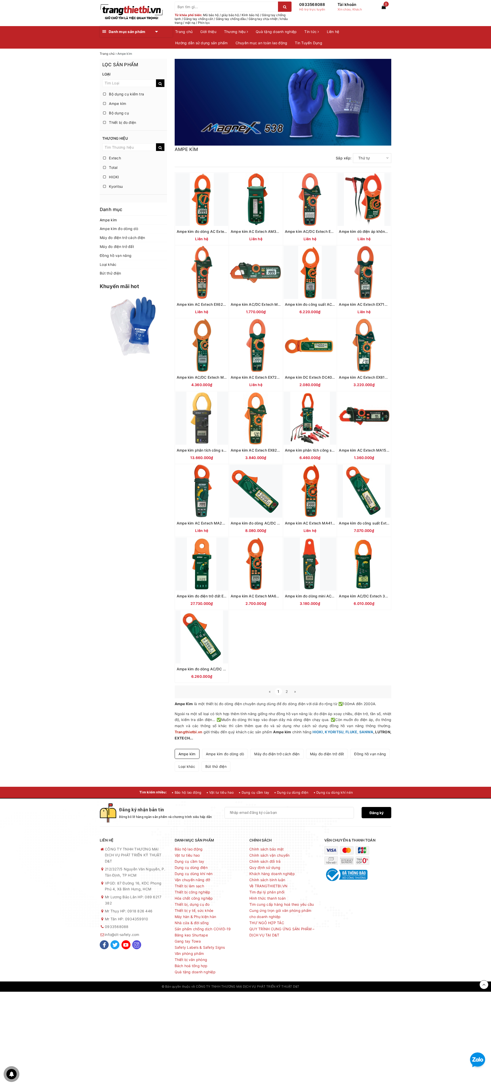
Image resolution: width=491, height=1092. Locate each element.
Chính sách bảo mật (266, 849)
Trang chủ (184, 31)
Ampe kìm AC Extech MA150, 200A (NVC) (375, 450)
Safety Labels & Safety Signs (200, 947)
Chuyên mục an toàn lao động (261, 43)
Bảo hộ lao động (189, 849)
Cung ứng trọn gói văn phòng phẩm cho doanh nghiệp (280, 913)
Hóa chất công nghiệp (194, 898)
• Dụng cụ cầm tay (254, 792)
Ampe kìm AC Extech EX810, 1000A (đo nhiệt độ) (381, 377)
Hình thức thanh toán (267, 898)
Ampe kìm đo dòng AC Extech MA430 (209, 231)
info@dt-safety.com (122, 934)
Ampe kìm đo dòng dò (119, 228)
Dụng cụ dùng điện (191, 867)
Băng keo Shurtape (191, 935)
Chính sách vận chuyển (269, 855)
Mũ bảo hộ (211, 15)
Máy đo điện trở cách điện (122, 237)
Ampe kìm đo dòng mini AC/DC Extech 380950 (325, 596)
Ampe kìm (117, 103)
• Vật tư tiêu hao (220, 792)
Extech (114, 158)
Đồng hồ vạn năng (115, 255)
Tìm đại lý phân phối (266, 892)
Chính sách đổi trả (265, 861)
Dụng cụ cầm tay (189, 861)
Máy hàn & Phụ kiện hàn (195, 916)
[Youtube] (125, 944)
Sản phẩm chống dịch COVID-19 (203, 929)
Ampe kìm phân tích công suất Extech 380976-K (327, 450)
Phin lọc (204, 23)
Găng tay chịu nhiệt (263, 19)
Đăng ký (377, 813)
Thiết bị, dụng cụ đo (192, 904)
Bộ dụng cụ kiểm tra (126, 94)
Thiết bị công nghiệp (192, 892)
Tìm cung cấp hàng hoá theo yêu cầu (281, 904)
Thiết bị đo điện (122, 122)
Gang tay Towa (188, 941)
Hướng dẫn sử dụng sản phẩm (201, 43)
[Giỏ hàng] (384, 6)
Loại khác (108, 264)
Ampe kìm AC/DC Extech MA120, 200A (265, 304)
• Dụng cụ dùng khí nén (333, 792)
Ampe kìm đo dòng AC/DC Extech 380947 (213, 669)
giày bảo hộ (230, 15)
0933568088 (312, 4)
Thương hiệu (235, 31)
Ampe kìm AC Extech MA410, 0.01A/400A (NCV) (327, 523)
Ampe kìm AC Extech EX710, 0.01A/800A (374, 304)
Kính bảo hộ (250, 15)
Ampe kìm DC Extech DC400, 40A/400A (320, 377)
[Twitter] (114, 944)
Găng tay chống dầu (231, 19)
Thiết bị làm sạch (189, 886)
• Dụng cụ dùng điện (291, 792)
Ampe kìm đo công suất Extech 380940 (373, 523)
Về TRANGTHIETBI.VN (268, 886)
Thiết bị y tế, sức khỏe (194, 910)
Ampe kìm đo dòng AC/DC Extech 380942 (267, 523)
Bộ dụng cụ (118, 113)
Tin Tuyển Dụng (308, 43)
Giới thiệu (208, 31)
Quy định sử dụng (264, 867)
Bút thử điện (110, 273)
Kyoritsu (115, 186)
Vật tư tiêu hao (187, 855)
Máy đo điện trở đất (117, 246)
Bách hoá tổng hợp (191, 966)
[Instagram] (136, 944)
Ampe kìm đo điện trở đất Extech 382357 (212, 596)
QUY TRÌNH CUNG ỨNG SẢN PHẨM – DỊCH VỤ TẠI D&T (281, 932)
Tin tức (311, 31)
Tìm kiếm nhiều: (153, 792)
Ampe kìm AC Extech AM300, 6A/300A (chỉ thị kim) (275, 231)
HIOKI (113, 177)
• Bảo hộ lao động (186, 792)
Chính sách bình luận (267, 880)
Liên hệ (333, 31)
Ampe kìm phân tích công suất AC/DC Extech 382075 (223, 450)
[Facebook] (104, 944)
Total (113, 167)
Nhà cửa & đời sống (192, 923)
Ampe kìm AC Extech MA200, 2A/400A (211, 523)
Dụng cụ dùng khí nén (194, 873)
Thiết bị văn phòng (191, 959)
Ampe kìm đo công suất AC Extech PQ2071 (322, 304)
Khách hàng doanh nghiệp (272, 873)
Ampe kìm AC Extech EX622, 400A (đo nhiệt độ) (218, 304)
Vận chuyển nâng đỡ (192, 880)
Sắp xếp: (343, 158)
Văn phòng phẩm (189, 953)
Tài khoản (347, 4)
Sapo (325, 986)
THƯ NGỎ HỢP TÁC (266, 923)
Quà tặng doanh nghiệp (276, 31)
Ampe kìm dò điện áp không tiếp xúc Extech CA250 (383, 231)
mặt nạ (190, 23)
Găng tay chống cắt (198, 19)
